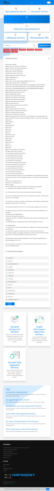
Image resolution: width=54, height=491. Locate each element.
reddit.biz (10, 258)
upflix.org (10, 276)
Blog (4, 466)
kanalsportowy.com (13, 299)
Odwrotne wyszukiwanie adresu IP (10, 453)
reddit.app (11, 270)
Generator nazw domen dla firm (10, 449)
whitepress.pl (11, 290)
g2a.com (10, 261)
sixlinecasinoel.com (13, 264)
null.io (9, 287)
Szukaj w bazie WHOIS (8, 451)
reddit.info (11, 273)
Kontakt (5, 470)
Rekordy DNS (6, 457)
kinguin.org (11, 293)
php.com (10, 296)
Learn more (43, 489)
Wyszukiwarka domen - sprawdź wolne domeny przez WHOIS (16, 447)
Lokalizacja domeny (7, 455)
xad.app (10, 267)
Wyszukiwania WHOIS (8, 468)
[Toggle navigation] (32, 2)
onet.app (10, 279)
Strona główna (6, 464)
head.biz (10, 284)
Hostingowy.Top (10, 483)
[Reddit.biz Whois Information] (9, 2)
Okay (48, 489)
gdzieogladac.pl (12, 281)
